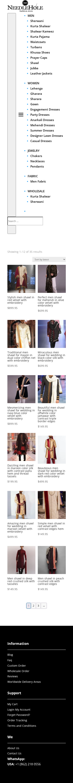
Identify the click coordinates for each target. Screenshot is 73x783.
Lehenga (36, 88)
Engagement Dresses (45, 109)
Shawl (34, 63)
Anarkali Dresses (42, 120)
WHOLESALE (36, 191)
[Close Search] (11, 229)
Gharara (36, 94)
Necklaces (37, 161)
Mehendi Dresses (42, 125)
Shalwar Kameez (42, 31)
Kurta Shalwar (40, 26)
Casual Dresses (41, 141)
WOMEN (33, 83)
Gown (34, 104)
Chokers (36, 156)
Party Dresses (39, 115)
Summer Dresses (42, 130)
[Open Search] (11, 115)
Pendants (37, 166)
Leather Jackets (41, 73)
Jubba (34, 68)
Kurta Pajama (40, 37)
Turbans (36, 47)
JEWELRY (34, 151)
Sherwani (37, 21)
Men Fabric (38, 181)
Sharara (35, 99)
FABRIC (33, 176)
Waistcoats (38, 42)
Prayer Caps (38, 58)
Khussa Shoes (40, 52)
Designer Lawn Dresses (46, 136)
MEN (31, 16)
